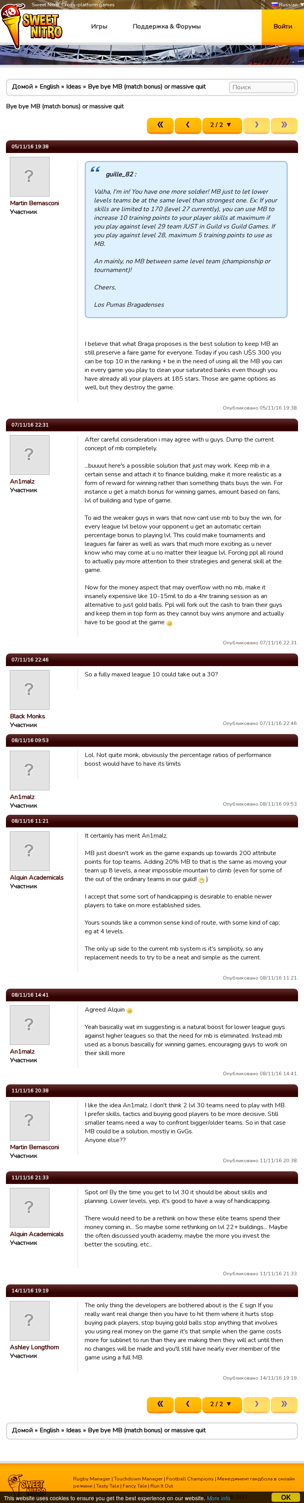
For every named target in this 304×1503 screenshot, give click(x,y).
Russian (288, 4)
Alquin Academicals (37, 877)
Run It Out (161, 1486)
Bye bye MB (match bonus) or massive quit (147, 86)
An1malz (22, 481)
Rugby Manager (91, 1478)
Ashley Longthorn (34, 1347)
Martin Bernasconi (34, 203)
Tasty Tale (107, 1486)
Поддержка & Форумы (167, 26)
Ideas (73, 86)
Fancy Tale (135, 1486)
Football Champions (190, 1478)
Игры (99, 26)
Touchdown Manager (138, 1478)
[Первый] (160, 126)
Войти (283, 26)
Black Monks (27, 716)
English (49, 86)
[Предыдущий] (188, 126)
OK (286, 1497)
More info (218, 1498)
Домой (22, 86)
